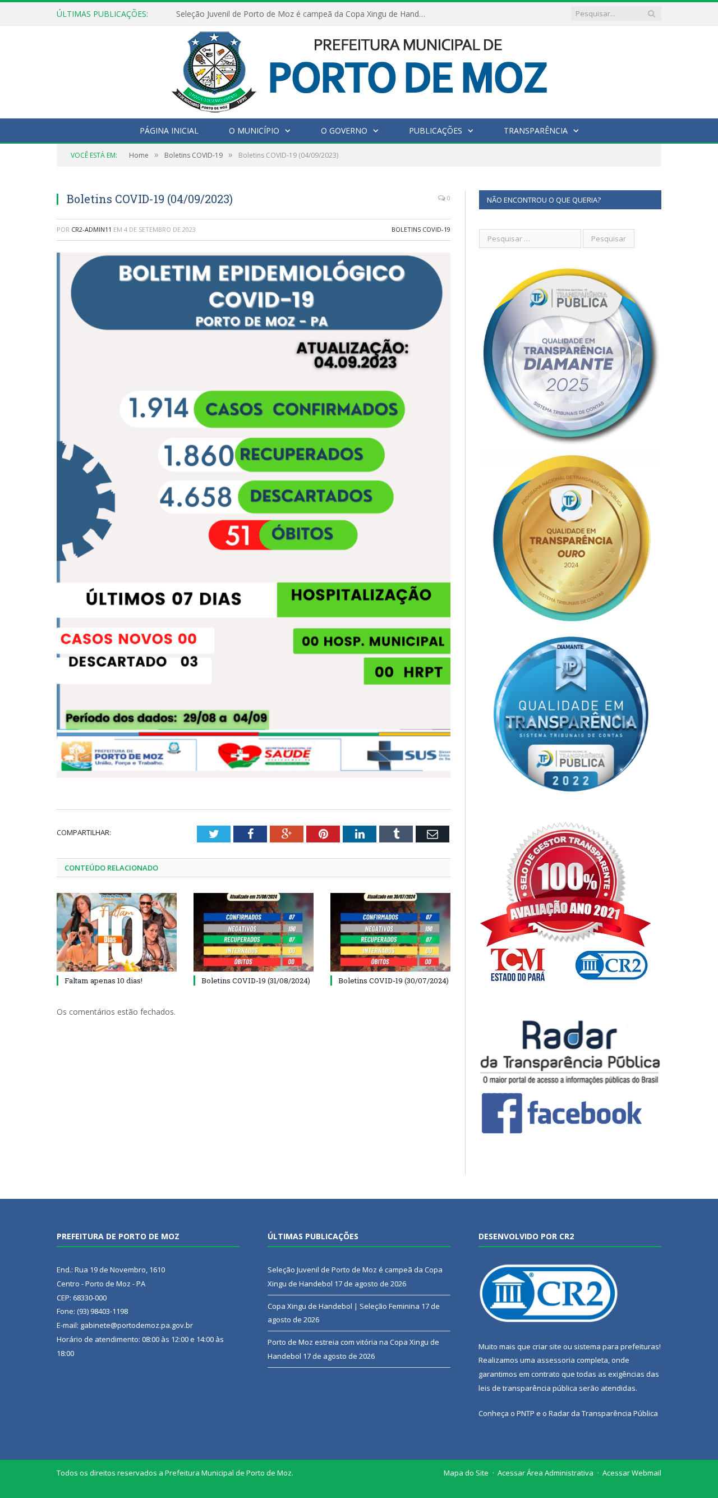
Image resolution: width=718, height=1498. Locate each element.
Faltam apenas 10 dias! (103, 980)
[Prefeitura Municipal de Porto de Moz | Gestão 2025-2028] (359, 69)
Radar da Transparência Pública (603, 1413)
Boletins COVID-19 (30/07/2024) (393, 980)
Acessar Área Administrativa (545, 1473)
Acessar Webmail (631, 1473)
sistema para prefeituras (616, 1346)
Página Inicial (169, 130)
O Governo (344, 130)
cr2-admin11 (91, 229)
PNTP (526, 1413)
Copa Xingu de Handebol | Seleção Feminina (257, 14)
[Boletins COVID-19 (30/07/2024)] (390, 932)
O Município (254, 130)
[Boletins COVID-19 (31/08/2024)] (254, 932)
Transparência (536, 130)
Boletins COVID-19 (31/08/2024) (255, 980)
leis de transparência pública (527, 1388)
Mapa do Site (466, 1473)
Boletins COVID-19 (421, 229)
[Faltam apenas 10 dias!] (117, 932)
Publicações (435, 130)
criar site (546, 1346)
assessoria (556, 1360)
